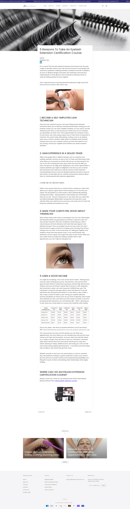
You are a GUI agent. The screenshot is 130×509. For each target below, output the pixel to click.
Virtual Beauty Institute (62, 502)
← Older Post (41, 412)
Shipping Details (49, 479)
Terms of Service (49, 490)
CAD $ (64, 499)
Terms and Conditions (51, 484)
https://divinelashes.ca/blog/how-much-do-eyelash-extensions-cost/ (66, 330)
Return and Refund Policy (51, 482)
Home (24, 479)
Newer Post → (89, 412)
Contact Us (26, 490)
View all (65, 462)
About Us (25, 482)
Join (103, 485)
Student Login (26, 492)
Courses (25, 484)
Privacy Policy (48, 487)
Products (25, 487)
